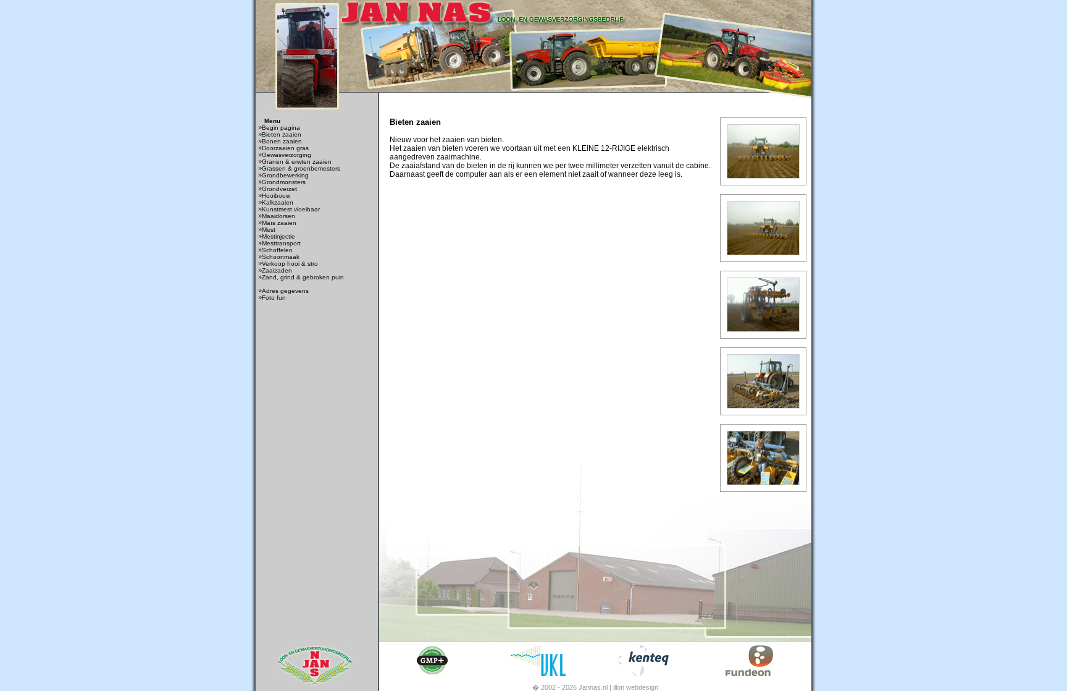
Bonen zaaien (282, 141)
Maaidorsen (278, 216)
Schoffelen (277, 250)
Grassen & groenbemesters (301, 168)
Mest (268, 229)
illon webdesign (635, 687)
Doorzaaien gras (285, 148)
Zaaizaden (277, 270)
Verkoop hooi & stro (290, 263)
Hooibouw (276, 195)
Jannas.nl (593, 687)
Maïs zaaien (279, 222)
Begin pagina (281, 127)
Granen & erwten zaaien (297, 161)
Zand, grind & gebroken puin (303, 277)
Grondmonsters (284, 182)
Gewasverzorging (286, 154)
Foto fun (274, 297)
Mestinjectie (278, 236)
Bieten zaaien (281, 134)
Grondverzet (279, 188)
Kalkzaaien (277, 202)
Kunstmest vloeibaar (291, 209)
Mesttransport (281, 243)
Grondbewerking (285, 175)
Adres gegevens (285, 290)
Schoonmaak (280, 256)
